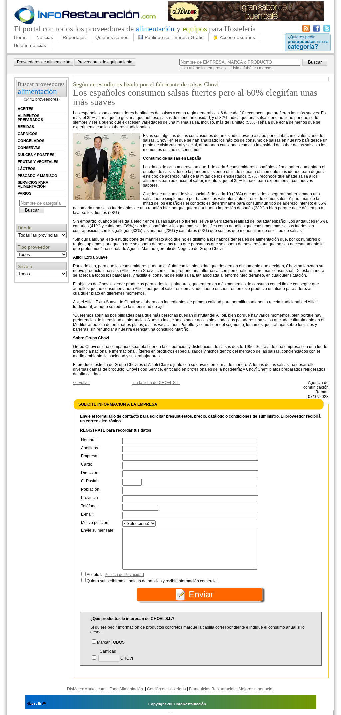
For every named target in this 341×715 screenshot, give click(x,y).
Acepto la (115, 574)
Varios (24, 193)
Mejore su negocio (255, 689)
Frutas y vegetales (38, 162)
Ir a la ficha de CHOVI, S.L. (156, 382)
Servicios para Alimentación (33, 184)
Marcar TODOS (111, 642)
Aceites (25, 109)
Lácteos (26, 169)
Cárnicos (27, 134)
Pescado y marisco (37, 176)
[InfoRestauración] (85, 23)
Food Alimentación (126, 689)
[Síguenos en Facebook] (316, 30)
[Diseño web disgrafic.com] (36, 704)
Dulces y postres (36, 155)
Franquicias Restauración (212, 689)
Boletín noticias (30, 45)
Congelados (31, 141)
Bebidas (26, 127)
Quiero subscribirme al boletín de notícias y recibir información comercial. (153, 581)
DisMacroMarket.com (86, 689)
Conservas (29, 148)
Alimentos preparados (30, 118)
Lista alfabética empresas (202, 68)
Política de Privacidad (124, 574)
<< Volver (81, 382)
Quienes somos (111, 37)
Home (20, 37)
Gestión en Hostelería (166, 689)
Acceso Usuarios (237, 37)
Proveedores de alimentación (43, 62)
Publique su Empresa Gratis (174, 37)
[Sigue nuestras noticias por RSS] (306, 30)
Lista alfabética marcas (251, 68)
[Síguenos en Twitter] (326, 30)
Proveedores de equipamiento (104, 62)
